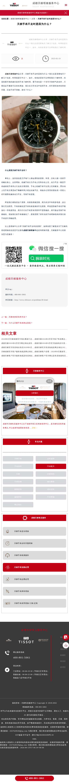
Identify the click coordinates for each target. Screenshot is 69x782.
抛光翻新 (51, 482)
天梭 (18, 474)
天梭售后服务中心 (28, 703)
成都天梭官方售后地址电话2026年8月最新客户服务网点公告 (26, 347)
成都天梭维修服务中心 (45, 3)
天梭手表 (18, 459)
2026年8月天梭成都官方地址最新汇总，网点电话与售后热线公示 (27, 339)
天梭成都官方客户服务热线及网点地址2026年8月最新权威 (25, 351)
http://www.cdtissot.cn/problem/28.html (31, 300)
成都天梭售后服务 (38, 518)
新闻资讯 (18, 489)
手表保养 (18, 466)
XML (34, 739)
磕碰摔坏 (18, 497)
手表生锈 (18, 482)
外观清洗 (51, 474)
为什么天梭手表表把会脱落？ (21, 323)
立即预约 (34, 393)
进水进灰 (51, 489)
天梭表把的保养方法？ (18, 317)
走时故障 (51, 459)
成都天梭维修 (10, 74)
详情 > (35, 428)
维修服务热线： (35, 719)
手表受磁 (51, 497)
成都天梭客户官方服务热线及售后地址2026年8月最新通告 (25, 356)
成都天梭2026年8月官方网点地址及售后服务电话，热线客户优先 (27, 343)
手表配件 (51, 466)
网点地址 (18, 505)
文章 (33, 19)
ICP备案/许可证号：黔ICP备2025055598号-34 (34, 735)
